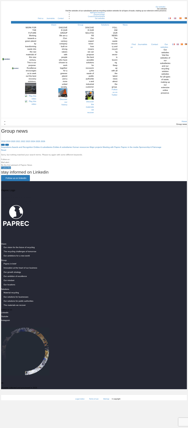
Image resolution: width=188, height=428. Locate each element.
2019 (8, 141)
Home (184, 121)
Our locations (9, 284)
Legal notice (80, 399)
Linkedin (4, 312)
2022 (23, 141)
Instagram (5, 320)
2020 (13, 141)
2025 (38, 141)
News (125, 25)
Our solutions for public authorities (18, 301)
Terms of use (94, 399)
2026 (43, 141)
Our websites (160, 7)
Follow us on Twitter (114, 92)
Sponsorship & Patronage (150, 147)
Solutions (105, 25)
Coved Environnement (96, 16)
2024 (33, 141)
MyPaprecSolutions (97, 13)
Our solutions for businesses (16, 297)
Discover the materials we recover (90, 106)
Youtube (4, 316)
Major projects (96, 147)
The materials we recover (15, 305)
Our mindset (9, 280)
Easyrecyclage (99, 15)
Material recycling (11, 292)
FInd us (40, 18)
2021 (18, 141)
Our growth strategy (12, 272)
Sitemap (106, 399)
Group (80, 25)
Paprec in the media (129, 147)
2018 (3, 141)
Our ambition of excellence (15, 276)
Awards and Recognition (22, 147)
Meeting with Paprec (111, 147)
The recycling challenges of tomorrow (20, 251)
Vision (53, 25)
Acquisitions (6, 147)
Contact (61, 18)
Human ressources (81, 147)
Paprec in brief (10, 264)
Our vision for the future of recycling (19, 247)
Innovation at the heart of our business (20, 268)
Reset (3, 150)
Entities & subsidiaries (43, 147)
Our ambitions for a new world (17, 256)
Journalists (51, 18)
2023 (28, 141)
